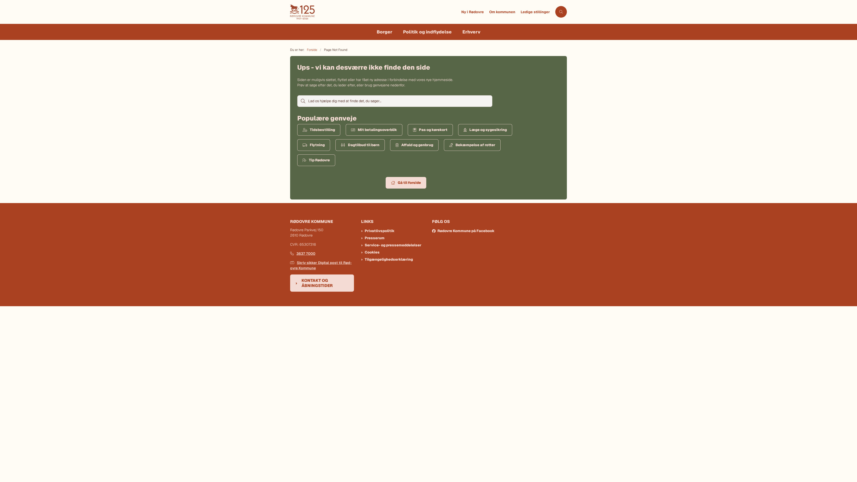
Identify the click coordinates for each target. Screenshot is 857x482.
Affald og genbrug (417, 145)
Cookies (372, 252)
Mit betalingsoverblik (377, 129)
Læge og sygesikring (488, 129)
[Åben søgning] (561, 12)
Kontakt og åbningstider (317, 283)
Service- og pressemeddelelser (393, 245)
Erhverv (471, 32)
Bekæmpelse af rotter (475, 145)
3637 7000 (305, 253)
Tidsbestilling (322, 129)
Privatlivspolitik (380, 231)
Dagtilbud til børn (363, 145)
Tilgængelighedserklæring (389, 259)
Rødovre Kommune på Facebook (466, 231)
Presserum (375, 238)
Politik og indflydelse (427, 32)
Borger (384, 32)
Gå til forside (409, 182)
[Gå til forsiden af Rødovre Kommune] (374, 11)
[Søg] (302, 101)
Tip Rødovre (319, 160)
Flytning (317, 145)
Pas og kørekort (433, 129)
